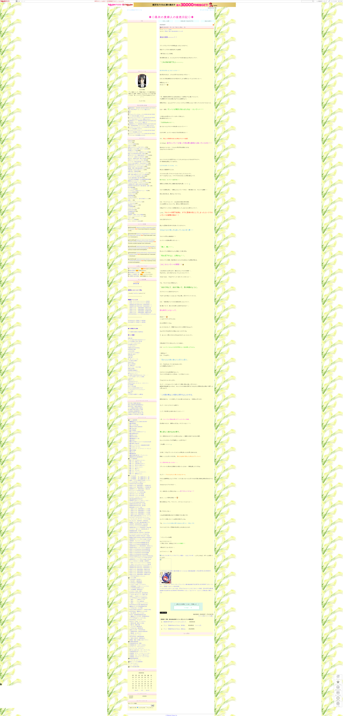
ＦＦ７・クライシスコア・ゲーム (136, 216)
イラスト (130, 142)
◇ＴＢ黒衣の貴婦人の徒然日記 (135, 331)
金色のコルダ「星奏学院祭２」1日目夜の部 (140, 485)
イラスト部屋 (133, 577)
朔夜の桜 (130, 338)
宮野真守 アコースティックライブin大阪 (140, 540)
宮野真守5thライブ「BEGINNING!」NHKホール (141, 546)
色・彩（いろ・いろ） (133, 359)
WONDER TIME (132, 349)
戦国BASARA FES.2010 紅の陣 (137, 504)
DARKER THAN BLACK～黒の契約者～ (139, 593)
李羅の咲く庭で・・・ (133, 354)
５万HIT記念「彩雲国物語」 (136, 582)
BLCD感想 (130, 187)
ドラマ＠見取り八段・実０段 (135, 341)
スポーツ (130, 217)
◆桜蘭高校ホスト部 (134, 438)
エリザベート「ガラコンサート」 (138, 646)
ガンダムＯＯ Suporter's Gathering (139, 520)
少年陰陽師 (130, 206)
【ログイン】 (212, 10)
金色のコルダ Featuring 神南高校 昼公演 (139, 542)
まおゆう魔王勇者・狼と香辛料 (135, 177)
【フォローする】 (204, 10)
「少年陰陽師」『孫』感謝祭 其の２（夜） (140, 478)
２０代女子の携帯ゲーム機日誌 (135, 394)
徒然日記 (130, 140)
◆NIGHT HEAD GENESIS (136, 426)
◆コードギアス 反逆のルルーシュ (138, 431)
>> (321, 1)
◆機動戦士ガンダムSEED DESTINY (138, 421)
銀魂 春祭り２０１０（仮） (136, 507)
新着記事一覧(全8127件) (187, 21)
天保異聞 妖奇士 (132, 211)
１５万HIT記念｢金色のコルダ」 (137, 587)
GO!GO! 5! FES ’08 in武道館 (136, 483)
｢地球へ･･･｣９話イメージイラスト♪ (138, 596)
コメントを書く (209, 616)
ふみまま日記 (131, 351)
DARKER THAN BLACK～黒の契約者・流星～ (139, 185)
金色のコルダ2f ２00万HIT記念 (137, 629)
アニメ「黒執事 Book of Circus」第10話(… (175, 625)
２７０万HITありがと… (135, 268)
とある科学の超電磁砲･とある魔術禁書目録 (138, 179)
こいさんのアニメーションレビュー (136, 389)
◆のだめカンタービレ (135, 447)
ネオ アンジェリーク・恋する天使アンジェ (138, 198)
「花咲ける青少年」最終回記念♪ (137, 638)
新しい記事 (338, 695)
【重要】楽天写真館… (134, 276)
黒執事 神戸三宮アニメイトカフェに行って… (175, 621)
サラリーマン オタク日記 (134, 367)
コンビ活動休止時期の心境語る (135, 408)
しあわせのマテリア (133, 381)
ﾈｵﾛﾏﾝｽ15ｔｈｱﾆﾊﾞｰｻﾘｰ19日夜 (137, 495)
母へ (130, 111)
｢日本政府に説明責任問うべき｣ (135, 411)
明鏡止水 (130, 392)
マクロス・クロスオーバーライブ (138, 497)
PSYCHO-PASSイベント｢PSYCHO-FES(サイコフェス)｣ (142, 314)
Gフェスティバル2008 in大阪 (137, 490)
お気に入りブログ (142, 266)
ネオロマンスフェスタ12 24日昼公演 (138, 525)
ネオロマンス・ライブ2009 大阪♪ (138, 492)
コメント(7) (198, 625)
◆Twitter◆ (136, 283)
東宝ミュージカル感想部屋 (136, 661)
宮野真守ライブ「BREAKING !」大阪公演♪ (140, 488)
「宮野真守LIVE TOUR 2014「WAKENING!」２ (140, 306)
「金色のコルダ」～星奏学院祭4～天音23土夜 (140, 309)
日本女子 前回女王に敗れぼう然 (135, 412)
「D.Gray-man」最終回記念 (136, 628)
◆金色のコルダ (133, 435)
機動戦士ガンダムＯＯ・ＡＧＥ (135, 181)
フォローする (338, 684)
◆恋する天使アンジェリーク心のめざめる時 (140, 441)
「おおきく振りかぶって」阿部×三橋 (138, 594)
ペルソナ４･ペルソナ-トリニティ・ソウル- (138, 173)
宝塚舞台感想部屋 (134, 641)
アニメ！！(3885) (168, 29)
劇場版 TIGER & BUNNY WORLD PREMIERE (141, 537)
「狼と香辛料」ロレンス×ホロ (137, 613)
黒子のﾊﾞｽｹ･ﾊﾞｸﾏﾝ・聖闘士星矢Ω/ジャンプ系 (138, 155)
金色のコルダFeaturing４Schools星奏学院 (140, 549)
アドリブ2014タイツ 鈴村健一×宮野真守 (139, 561)
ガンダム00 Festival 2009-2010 (137, 502)
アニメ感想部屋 (133, 420)
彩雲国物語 (130, 195)
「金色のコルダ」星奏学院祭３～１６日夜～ (140, 514)
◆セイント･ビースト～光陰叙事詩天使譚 (139, 445)
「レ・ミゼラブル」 (134, 665)
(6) (184, 27)
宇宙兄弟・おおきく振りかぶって (136, 169)
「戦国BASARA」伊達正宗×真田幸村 (138, 631)
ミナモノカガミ (132, 346)
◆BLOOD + (132, 440)
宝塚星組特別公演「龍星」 (136, 643)
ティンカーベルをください (134, 343)
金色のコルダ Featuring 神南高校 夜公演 (139, 544)
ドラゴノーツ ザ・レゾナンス (135, 201)
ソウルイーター (132, 193)
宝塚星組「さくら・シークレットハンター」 (140, 653)
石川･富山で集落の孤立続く (134, 403)
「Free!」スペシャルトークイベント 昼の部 (139, 301)
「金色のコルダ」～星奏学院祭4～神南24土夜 (140, 312)
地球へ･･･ (130, 200)
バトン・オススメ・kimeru (134, 221)
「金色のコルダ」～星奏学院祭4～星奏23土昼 (140, 307)
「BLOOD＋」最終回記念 (136, 581)
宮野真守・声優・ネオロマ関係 (135, 214)
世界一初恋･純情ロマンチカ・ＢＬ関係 (137, 174)
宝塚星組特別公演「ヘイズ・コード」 (139, 651)
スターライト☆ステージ (134, 372)
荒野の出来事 (131, 368)
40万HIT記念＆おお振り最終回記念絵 (139, 604)
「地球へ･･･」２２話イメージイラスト (139, 603)
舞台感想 (130, 213)
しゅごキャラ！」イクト (135, 635)
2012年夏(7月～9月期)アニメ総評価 (136, 322)
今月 (142, 690)
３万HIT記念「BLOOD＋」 (136, 579)
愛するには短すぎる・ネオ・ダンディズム (140, 650)
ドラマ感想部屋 (133, 458)
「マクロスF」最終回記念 (136, 626)
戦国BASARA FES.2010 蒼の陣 (137, 505)
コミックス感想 (132, 189)
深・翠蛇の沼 (131, 365)
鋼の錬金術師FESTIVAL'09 (136, 499)
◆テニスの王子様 (134, 425)
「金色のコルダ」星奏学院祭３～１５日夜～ (140, 510)
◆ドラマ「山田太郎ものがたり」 (138, 463)
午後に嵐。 (130, 357)
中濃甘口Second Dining (134, 347)
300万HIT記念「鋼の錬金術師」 (137, 636)
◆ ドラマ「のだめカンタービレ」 (138, 460)
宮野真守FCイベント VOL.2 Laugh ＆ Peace (140, 559)
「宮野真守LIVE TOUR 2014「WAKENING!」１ (140, 304)
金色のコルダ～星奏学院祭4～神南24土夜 (140, 574)
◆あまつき (132, 451)
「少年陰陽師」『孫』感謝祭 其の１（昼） (140, 477)
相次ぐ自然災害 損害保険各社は (135, 404)
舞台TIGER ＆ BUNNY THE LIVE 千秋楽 (140, 535)
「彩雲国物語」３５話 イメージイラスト (139, 586)
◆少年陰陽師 (133, 430)
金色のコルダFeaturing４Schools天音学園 (140, 551)
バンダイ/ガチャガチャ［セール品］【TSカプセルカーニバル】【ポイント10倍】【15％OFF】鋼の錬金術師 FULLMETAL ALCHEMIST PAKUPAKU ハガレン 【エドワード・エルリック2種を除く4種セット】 (186, 590)
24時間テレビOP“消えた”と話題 (135, 414)
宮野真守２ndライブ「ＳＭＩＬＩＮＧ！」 (140, 500)
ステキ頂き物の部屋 (134, 666)
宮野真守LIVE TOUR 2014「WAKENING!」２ (141, 567)
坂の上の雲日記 (132, 364)
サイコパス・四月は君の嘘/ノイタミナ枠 (138, 161)
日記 (133, 10)
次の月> (147, 690)
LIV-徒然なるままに (132, 344)
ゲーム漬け (130, 391)
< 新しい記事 (165, 21)
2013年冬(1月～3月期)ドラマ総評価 (136, 320)
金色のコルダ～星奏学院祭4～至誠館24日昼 (140, 572)
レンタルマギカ (132, 203)
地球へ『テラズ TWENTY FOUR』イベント (140, 480)
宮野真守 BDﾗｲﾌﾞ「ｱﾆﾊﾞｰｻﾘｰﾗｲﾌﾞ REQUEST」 (141, 547)
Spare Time (131, 362)
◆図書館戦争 (133, 453)
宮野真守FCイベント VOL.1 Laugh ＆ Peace (140, 539)
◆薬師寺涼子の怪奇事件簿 (136, 457)
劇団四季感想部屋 (134, 658)
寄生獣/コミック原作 (133, 150)
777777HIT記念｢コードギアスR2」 (138, 618)
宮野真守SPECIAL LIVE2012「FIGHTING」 (140, 532)
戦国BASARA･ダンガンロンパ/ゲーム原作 (138, 165)
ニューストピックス (142, 400)
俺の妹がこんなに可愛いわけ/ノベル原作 (138, 148)
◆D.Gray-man (133, 428)
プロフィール (138, 10)
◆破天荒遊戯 (133, 450)
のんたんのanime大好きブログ (135, 388)
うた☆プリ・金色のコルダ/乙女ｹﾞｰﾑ (136, 157)
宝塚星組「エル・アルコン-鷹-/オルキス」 (140, 655)
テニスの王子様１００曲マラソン (138, 482)
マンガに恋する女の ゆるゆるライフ (136, 339)
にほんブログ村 (189, 555)
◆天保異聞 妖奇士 (134, 433)
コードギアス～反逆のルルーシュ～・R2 (138, 190)
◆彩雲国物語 (133, 423)
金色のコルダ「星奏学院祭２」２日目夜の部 (140, 487)
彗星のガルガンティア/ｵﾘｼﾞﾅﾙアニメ (136, 147)
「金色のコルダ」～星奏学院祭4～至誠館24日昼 (140, 311)
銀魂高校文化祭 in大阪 (135, 530)
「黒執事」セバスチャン (135, 633)
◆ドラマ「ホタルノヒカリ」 (137, 467)
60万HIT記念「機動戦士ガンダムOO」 (139, 611)
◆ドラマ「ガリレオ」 (135, 470)
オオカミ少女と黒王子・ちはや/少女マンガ (138, 163)
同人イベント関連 (132, 219)
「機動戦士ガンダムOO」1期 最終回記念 (139, 616)
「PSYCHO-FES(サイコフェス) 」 (138, 576)
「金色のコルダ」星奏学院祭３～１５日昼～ (140, 509)
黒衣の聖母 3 (132, 270)
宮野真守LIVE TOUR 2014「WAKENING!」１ (141, 566)
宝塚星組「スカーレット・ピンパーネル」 (140, 656)
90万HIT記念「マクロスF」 (136, 619)
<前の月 (136, 690)
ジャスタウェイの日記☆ (134, 352)
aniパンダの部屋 (132, 386)
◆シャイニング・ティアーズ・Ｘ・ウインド (140, 448)
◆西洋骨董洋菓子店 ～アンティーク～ (139, 455)
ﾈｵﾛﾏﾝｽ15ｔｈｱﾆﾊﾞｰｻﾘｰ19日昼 (137, 493)
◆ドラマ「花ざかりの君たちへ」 (138, 465)
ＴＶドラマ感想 (132, 144)
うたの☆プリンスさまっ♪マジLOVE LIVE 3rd (141, 557)
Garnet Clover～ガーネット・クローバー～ (138, 383)
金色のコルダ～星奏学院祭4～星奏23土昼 (140, 569)
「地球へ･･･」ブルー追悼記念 (137, 601)
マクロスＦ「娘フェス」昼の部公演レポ (139, 529)
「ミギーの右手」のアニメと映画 (136, 376)
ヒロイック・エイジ (133, 208)
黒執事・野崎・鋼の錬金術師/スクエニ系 (138, 168)
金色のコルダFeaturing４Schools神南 (139, 554)
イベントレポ (133, 475)
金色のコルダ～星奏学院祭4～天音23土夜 (140, 571)
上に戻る (338, 706)
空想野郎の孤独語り (133, 370)
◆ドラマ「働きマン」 (135, 468)
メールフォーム (136, 293)
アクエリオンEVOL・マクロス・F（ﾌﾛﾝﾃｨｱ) (138, 182)
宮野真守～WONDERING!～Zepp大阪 (139, 524)
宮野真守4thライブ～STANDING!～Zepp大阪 (140, 527)
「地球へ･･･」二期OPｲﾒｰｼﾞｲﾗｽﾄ (137, 599)
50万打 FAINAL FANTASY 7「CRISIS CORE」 (141, 609)
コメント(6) (201, 616)
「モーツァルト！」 (134, 663)
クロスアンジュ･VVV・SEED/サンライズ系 (138, 152)
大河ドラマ (130, 145)
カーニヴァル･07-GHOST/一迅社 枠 (136, 176)
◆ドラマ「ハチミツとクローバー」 (138, 472)
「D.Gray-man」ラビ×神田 (136, 608)
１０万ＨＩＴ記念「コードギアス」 (138, 584)
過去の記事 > (208, 21)
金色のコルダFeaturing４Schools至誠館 (139, 552)
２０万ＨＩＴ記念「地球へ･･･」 (137, 591)
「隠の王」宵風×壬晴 (135, 624)
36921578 (211, 8)
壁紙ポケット (131, 380)
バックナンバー (142, 693)
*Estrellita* (130, 355)
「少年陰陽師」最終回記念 (136, 589)
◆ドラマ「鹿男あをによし (136, 473)
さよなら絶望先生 (132, 192)
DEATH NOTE (131, 209)
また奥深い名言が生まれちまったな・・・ (138, 375)
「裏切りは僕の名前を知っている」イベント (140, 515)
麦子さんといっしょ (133, 373)
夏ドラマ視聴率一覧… (134, 274)
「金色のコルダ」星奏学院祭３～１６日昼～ (140, 512)
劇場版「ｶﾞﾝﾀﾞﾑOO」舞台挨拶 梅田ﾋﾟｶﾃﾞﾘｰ (140, 522)
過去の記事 (338, 689)
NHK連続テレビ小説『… (135, 272)
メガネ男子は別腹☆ (133, 360)
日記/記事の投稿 (142, 105)
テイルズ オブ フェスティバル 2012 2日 (139, 534)
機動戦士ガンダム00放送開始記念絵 (138, 606)
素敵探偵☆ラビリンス (133, 205)
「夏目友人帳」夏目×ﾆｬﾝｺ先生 (137, 623)
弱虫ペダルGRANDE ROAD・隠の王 (137, 153)
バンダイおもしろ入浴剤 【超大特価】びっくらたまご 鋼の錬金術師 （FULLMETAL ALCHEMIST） (186, 571)
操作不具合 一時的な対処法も (135, 406)
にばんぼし (130, 378)
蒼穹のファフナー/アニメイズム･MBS (137, 160)
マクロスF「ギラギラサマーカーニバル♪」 (140, 517)
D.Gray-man (131, 197)
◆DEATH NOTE (133, 436)
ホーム (129, 10)
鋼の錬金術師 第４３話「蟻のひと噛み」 (173, 27)
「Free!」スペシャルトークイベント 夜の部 (139, 303)
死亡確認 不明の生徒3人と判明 (135, 409)
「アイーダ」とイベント (135, 660)
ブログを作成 (333, 1)
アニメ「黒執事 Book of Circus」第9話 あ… (175, 629)
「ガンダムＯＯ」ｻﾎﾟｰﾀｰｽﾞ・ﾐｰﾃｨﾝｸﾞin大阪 (140, 519)
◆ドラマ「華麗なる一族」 (136, 462)
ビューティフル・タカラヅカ (137, 648)
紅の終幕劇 (130, 384)
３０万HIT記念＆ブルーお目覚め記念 (138, 598)
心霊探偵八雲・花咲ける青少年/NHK (137, 184)
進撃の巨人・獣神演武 (133, 171)
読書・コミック (21, 1)
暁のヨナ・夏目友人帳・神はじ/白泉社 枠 (138, 158)
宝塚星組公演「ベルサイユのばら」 (138, 645)
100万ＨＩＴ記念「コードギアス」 (138, 621)
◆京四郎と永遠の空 (134, 443)
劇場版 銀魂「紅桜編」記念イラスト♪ (139, 639)
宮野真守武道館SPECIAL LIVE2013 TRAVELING (141, 556)
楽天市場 (340, 1)
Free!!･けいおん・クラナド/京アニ (136, 166)
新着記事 (338, 700)
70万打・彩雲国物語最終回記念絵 (138, 614)
